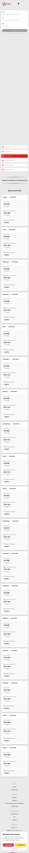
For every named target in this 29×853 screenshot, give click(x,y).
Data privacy (14, 814)
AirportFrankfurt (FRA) (9, 169)
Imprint (14, 820)
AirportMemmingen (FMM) (10, 160)
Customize (14, 849)
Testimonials (14, 806)
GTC (14, 817)
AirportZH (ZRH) (8, 147)
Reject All (8, 845)
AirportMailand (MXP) (9, 165)
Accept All (20, 845)
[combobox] (18, 3)
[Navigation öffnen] (25, 3)
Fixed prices (14, 789)
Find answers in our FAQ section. (14, 803)
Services (14, 797)
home (14, 787)
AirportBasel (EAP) (8, 151)
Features (14, 800)
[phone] (15, 4)
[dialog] (14, 842)
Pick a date (5, 26)
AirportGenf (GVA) (8, 156)
